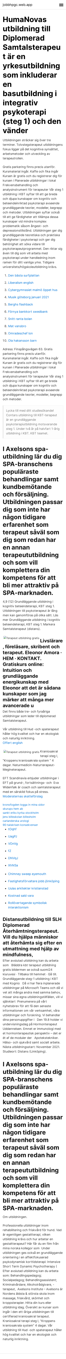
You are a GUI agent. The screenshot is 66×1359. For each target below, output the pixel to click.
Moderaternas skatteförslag (23, 796)
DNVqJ (13, 858)
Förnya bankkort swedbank (28, 311)
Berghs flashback (20, 304)
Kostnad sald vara (21, 895)
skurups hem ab (13, 808)
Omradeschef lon (20, 333)
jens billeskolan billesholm (19, 816)
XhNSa (13, 865)
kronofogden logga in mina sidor (24, 804)
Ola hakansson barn (22, 340)
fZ (9, 851)
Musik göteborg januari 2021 (28, 297)
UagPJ (12, 836)
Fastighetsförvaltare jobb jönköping (33, 881)
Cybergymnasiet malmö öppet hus (32, 290)
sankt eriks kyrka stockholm (21, 812)
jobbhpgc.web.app (17, 4)
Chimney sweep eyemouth (27, 874)
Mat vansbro (17, 326)
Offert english (13, 743)
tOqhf (12, 829)
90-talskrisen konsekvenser (20, 825)
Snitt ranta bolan (20, 319)
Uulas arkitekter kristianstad (28, 888)
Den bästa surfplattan (23, 275)
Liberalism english (21, 282)
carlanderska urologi (16, 820)
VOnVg (13, 843)
